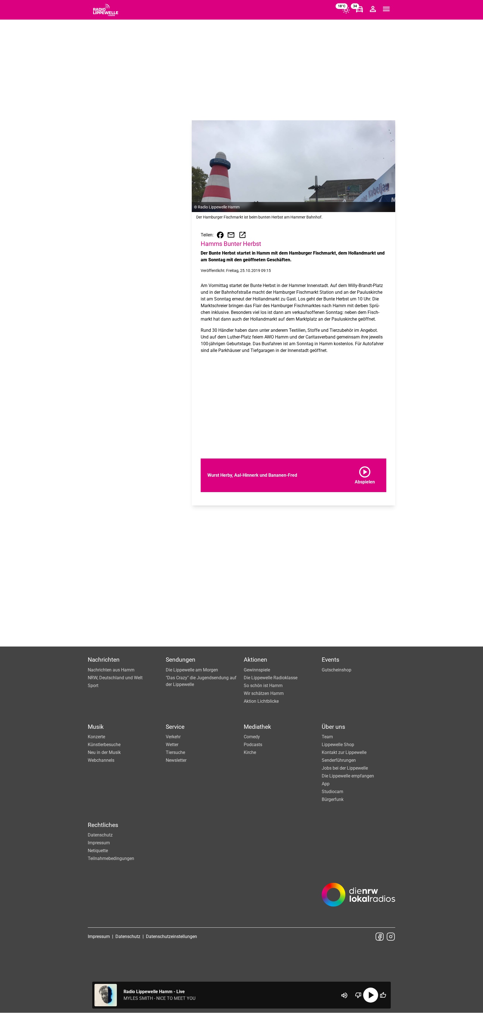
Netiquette (98, 850)
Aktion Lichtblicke (261, 701)
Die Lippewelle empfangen (348, 776)
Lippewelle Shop (338, 744)
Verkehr (173, 736)
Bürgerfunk (333, 799)
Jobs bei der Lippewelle (345, 768)
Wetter (172, 744)
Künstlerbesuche (104, 744)
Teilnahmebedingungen (111, 858)
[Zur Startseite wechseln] (105, 10)
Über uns (333, 726)
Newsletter (176, 760)
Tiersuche (175, 752)
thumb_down (358, 995)
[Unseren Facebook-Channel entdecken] (379, 936)
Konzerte (96, 736)
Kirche (250, 752)
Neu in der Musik (104, 752)
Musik (96, 726)
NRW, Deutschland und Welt (115, 677)
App (326, 783)
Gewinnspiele (257, 670)
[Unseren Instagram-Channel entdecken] (390, 936)
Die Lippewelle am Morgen (192, 670)
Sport (93, 685)
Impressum (99, 842)
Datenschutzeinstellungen (171, 936)
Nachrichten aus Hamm (111, 670)
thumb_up (383, 995)
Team (327, 736)
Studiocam (332, 791)
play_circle (371, 995)
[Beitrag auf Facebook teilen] (220, 235)
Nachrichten (104, 659)
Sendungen (180, 659)
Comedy (252, 736)
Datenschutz (100, 835)
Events (330, 659)
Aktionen (255, 659)
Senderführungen (339, 760)
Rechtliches (103, 825)
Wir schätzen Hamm (264, 693)
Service (175, 726)
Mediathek (257, 726)
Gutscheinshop (336, 670)
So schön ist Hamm (263, 685)
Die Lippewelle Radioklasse (270, 677)
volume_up (344, 995)
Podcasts (253, 744)
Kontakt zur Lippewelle (344, 752)
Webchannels (101, 760)
